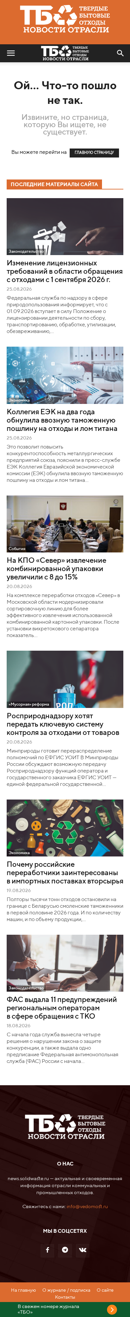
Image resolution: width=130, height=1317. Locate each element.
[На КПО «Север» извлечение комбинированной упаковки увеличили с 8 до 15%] (65, 523)
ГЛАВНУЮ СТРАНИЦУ (94, 153)
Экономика (19, 401)
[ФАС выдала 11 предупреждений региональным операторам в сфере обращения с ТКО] (65, 963)
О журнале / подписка (66, 1290)
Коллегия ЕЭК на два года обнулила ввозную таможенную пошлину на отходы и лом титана (62, 421)
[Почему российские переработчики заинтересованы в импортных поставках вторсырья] (65, 828)
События (17, 549)
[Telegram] (65, 1250)
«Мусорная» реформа (29, 705)
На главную (23, 1290)
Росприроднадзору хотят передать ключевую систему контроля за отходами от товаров (63, 725)
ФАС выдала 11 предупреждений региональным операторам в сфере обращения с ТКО (62, 1008)
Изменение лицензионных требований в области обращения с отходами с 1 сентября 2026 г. (65, 272)
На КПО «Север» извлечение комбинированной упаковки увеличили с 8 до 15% (56, 569)
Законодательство (26, 252)
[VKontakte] (82, 1250)
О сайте (105, 1290)
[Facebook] (47, 1250)
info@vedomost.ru (87, 1206)
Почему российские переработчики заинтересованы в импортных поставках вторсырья (65, 873)
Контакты (65, 1297)
